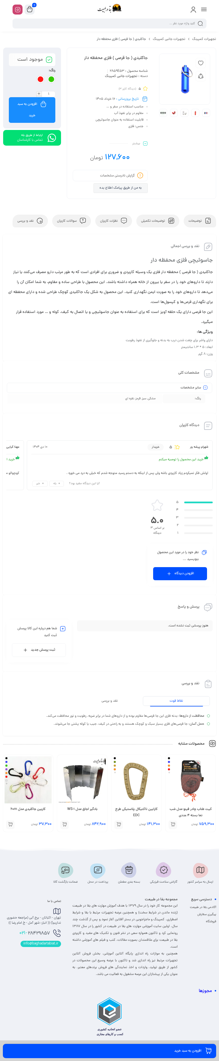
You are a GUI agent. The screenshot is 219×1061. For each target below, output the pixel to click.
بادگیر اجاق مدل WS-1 (82, 809)
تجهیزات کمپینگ (204, 39)
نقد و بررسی (110, 701)
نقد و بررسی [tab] (26, 221)
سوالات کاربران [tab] (67, 221)
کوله (55, 312)
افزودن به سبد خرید (27, 110)
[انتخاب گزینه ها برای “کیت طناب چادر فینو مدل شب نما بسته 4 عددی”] (173, 824)
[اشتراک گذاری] (201, 76)
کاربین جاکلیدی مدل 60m (28, 809)
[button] (64, 824)
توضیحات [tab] (195, 221)
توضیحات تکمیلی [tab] (153, 221)
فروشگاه (211, 921)
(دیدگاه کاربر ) (127, 89)
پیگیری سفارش (206, 914)
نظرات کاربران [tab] (109, 221)
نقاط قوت (176, 701)
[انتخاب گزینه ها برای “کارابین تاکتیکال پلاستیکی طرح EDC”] (118, 824)
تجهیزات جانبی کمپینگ (169, 39)
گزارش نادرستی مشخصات (117, 175)
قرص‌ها (185, 302)
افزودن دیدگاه (184, 573)
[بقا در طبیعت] (109, 9)
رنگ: (52, 70)
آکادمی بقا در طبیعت (203, 907)
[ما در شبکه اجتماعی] (18, 10)
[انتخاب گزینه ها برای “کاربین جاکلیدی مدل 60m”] (10, 824)
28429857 (34, 933)
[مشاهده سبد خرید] (29, 10)
